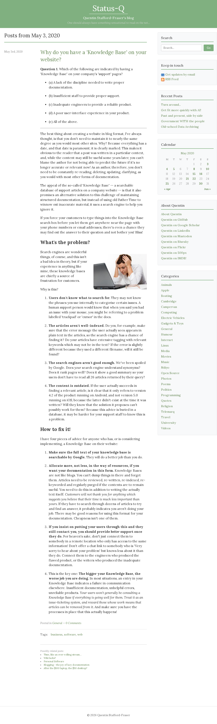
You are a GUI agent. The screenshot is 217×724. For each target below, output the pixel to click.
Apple (165, 290)
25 (167, 183)
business (57, 634)
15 (194, 174)
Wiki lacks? (50, 658)
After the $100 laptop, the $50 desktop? (65, 668)
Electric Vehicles (173, 318)
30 (201, 183)
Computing (169, 312)
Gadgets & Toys (172, 323)
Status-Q (108, 8)
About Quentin (171, 214)
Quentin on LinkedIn (175, 231)
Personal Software (54, 661)
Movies (166, 356)
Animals (166, 285)
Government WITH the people (183, 121)
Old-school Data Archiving (180, 127)
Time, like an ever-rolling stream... (63, 654)
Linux (165, 345)
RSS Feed (171, 79)
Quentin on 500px (173, 253)
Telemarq (167, 412)
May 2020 (187, 153)
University (168, 423)
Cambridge (169, 301)
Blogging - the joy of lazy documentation (66, 664)
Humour (167, 334)
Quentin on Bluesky (174, 242)
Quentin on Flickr (173, 247)
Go (208, 47)
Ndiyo (165, 367)
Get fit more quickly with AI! (181, 110)
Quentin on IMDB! (173, 258)
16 (200, 174)
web (80, 634)
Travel (165, 417)
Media (165, 351)
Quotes (166, 401)
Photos (166, 378)
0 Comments (73, 623)
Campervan (169, 307)
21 (187, 179)
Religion (167, 406)
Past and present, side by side (182, 116)
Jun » (207, 189)
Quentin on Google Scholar (180, 225)
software (70, 634)
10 (207, 169)
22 (194, 179)
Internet (167, 340)
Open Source (170, 373)
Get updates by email (180, 74)
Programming (171, 395)
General (57, 623)
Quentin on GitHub (174, 220)
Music (165, 362)
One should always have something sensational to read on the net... (108, 23)
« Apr (167, 189)
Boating (166, 296)
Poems (166, 384)
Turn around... (171, 105)
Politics (166, 389)
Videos (166, 428)
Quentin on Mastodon (176, 236)
